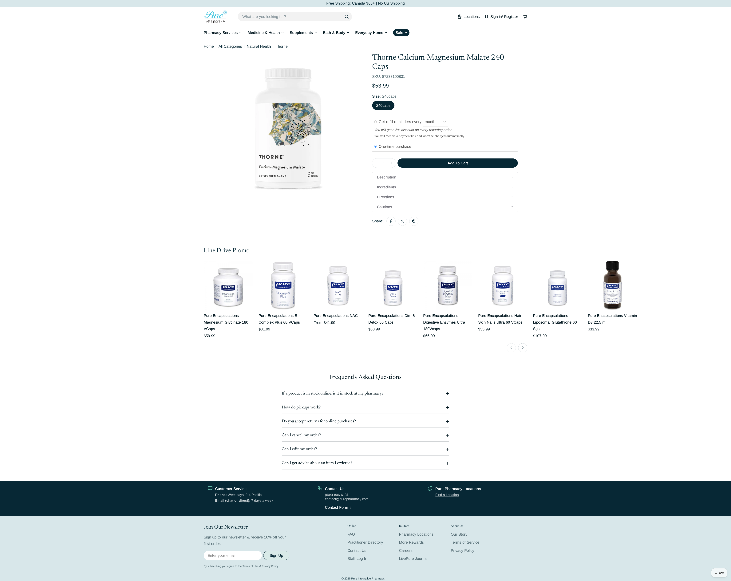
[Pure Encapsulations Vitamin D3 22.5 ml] (612, 285)
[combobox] (295, 16)
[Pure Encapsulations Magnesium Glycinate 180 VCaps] (228, 285)
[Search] (346, 16)
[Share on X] (402, 221)
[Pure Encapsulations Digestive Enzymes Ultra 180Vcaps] (447, 285)
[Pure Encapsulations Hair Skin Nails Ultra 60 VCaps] (502, 285)
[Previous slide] (511, 347)
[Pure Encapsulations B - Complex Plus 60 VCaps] (283, 285)
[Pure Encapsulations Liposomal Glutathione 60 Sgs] (557, 285)
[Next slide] (522, 347)
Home (209, 46)
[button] (445, 177)
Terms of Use (251, 566)
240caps (383, 105)
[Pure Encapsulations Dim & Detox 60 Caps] (392, 285)
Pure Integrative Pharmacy (367, 578)
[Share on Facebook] (391, 221)
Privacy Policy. (270, 566)
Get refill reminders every (401, 122)
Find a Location (447, 495)
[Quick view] (247, 269)
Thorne (282, 46)
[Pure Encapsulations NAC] (338, 285)
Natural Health (259, 46)
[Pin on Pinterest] (413, 221)
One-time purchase (395, 146)
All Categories (230, 46)
